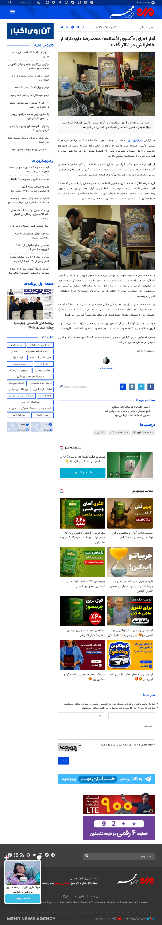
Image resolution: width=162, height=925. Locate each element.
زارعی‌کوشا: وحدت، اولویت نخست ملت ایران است (28, 140)
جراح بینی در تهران (40, 345)
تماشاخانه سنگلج (119, 432)
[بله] (46, 855)
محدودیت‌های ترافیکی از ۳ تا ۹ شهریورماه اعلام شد (32, 247)
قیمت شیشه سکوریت (38, 351)
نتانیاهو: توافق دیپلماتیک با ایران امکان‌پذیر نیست (32, 236)
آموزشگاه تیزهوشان (19, 389)
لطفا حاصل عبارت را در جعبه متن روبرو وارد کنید (128, 745)
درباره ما (94, 896)
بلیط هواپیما (45, 396)
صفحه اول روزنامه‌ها (39, 284)
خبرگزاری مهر (135, 140)
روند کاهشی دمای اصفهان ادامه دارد (29, 226)
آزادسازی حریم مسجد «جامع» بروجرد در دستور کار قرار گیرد (29, 116)
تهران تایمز (42, 415)
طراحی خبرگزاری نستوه (136, 918)
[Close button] (39, 857)
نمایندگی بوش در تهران (21, 396)
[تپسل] (61, 448)
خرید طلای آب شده (40, 357)
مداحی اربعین (43, 370)
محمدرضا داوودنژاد (143, 432)
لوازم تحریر (16, 345)
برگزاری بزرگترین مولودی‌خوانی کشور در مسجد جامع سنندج (28, 66)
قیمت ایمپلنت (16, 383)
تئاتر (142, 27)
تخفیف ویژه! (23, 898)
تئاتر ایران (99, 432)
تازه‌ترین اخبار (44, 45)
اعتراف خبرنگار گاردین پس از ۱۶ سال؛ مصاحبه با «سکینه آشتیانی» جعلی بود (29, 271)
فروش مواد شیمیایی (41, 383)
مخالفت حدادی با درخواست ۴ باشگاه (29, 179)
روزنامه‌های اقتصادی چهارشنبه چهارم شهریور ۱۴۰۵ (34, 325)
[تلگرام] (52, 855)
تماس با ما (79, 896)
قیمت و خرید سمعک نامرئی (36, 408)
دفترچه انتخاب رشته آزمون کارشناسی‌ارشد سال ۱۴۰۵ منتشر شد (30, 189)
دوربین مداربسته (19, 370)
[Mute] (117, 474)
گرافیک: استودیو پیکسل (106, 918)
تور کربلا (43, 364)
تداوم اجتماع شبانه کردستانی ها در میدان (30, 54)
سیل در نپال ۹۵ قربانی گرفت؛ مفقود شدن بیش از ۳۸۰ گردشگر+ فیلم (29, 259)
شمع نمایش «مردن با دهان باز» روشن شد (128, 411)
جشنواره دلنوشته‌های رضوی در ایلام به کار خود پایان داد (29, 128)
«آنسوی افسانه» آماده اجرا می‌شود (133, 415)
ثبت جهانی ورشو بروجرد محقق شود (30, 150)
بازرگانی (65, 896)
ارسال (64, 761)
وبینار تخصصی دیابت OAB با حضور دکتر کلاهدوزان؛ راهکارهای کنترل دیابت (30, 214)
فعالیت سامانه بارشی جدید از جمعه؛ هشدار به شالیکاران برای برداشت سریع (28, 200)
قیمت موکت (16, 357)
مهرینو (12, 408)
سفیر (14, 351)
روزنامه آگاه (19, 415)
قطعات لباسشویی (42, 389)
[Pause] (111, 474)
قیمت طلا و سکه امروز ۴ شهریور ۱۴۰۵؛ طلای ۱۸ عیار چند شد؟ (28, 170)
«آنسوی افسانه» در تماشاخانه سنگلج (131, 407)
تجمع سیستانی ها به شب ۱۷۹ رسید (30, 95)
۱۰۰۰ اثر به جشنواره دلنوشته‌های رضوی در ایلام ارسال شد (29, 105)
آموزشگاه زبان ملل (30, 402)
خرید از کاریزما (82, 472)
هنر (151, 27)
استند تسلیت (20, 364)
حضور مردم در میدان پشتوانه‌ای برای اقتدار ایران (30, 78)
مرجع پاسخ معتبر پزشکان (30, 376)
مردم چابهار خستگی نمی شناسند (32, 87)
